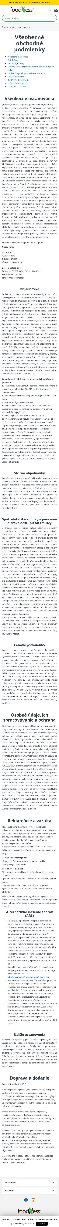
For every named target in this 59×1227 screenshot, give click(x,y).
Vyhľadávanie (53, 18)
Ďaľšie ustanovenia (16, 83)
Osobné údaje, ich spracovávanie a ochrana (27, 73)
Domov (5, 27)
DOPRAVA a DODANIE (17, 86)
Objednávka (13, 60)
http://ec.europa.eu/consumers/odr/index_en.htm (29, 977)
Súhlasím (41, 1223)
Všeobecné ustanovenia (18, 56)
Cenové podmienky (16, 76)
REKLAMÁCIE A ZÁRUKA (18, 80)
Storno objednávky (16, 63)
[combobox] (25, 18)
